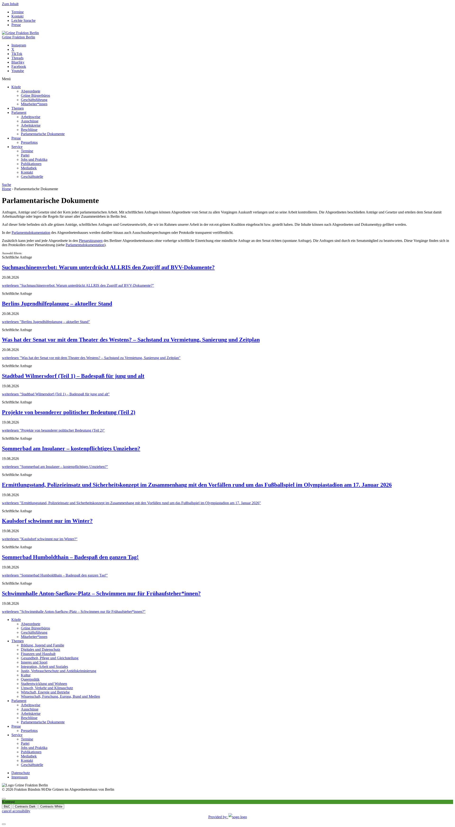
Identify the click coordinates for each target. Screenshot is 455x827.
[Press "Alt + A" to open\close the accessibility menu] (4, 798)
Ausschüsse (29, 121)
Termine (17, 12)
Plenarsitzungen (91, 241)
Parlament (18, 113)
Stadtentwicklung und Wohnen (44, 684)
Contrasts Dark (25, 806)
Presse (16, 25)
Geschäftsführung (34, 100)
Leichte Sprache (23, 20)
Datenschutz (20, 773)
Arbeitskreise (31, 125)
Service (17, 147)
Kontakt (17, 16)
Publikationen (31, 164)
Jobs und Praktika (34, 159)
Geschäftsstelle (32, 177)
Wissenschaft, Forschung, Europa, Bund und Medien (60, 696)
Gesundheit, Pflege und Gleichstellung (49, 658)
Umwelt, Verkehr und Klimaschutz (47, 688)
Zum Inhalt (10, 4)
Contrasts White (51, 806)
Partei (25, 155)
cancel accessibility (16, 811)
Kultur (26, 675)
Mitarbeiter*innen (34, 104)
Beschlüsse (29, 130)
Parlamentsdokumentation (31, 233)
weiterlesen (78, 285)
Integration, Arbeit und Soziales (44, 667)
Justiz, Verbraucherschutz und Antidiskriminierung (58, 671)
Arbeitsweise (30, 117)
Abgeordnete (30, 91)
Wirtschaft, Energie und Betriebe (45, 692)
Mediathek (29, 168)
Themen (17, 108)
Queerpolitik (30, 679)
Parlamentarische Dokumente (43, 134)
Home (6, 189)
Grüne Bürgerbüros (35, 95)
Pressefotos (29, 142)
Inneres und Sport (34, 662)
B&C (7, 806)
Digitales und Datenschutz (40, 649)
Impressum (19, 777)
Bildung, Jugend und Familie (42, 645)
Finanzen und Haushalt (38, 654)
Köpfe (16, 87)
